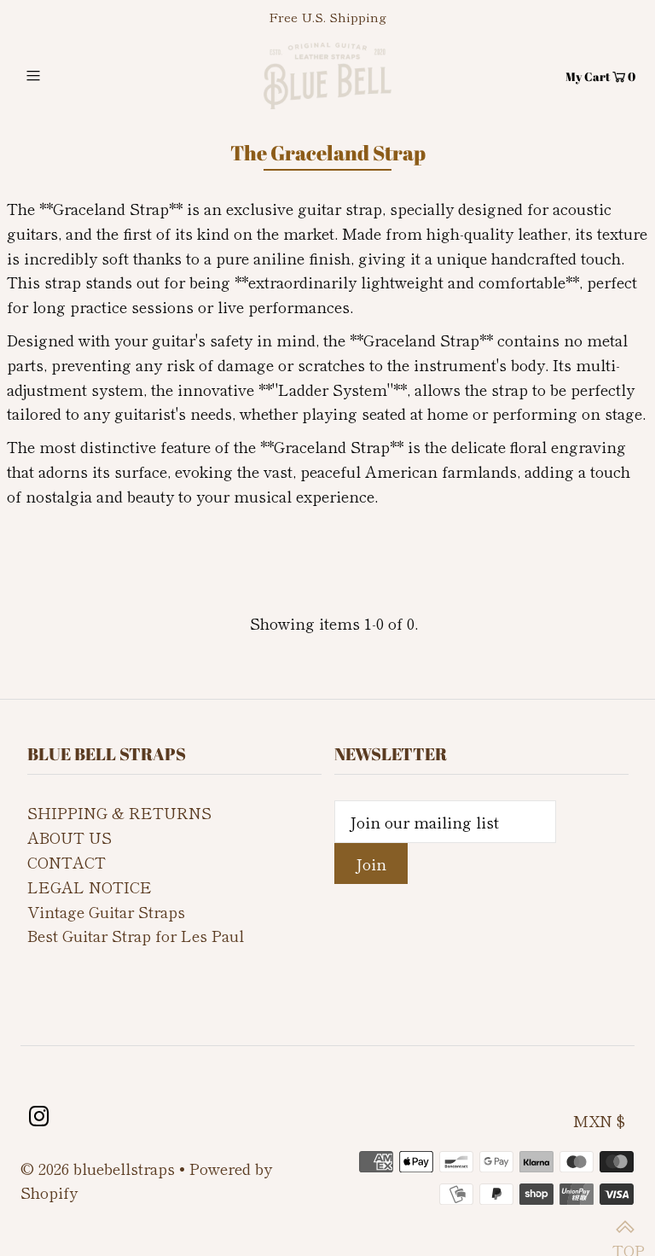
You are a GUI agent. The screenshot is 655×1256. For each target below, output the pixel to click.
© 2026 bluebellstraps (97, 1168)
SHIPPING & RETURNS (119, 812)
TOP (625, 1226)
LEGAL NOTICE (89, 886)
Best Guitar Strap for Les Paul (135, 935)
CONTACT (66, 862)
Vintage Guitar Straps (106, 911)
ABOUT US (69, 837)
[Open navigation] (65, 75)
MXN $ (599, 1120)
